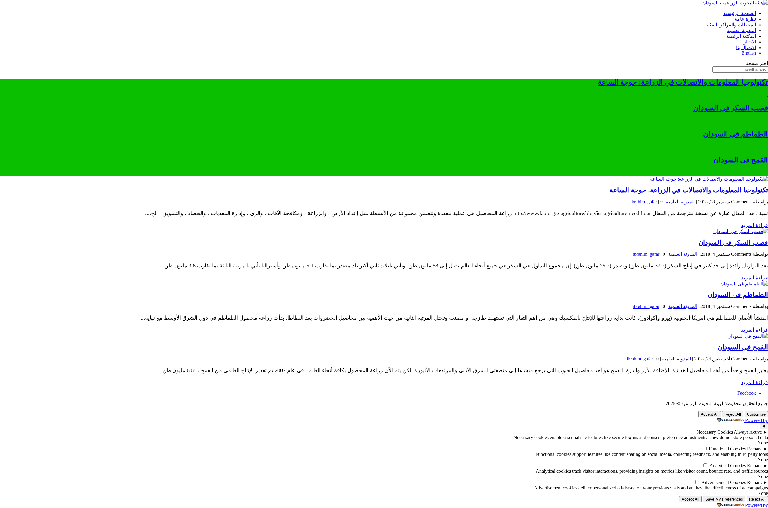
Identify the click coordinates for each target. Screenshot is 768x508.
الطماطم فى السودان (735, 134)
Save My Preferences (724, 499)
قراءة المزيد (754, 225)
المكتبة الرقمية (741, 36)
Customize (756, 414)
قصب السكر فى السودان (730, 108)
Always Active (748, 432)
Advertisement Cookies (723, 482)
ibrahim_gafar (644, 201)
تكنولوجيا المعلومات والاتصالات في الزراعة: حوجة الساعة (683, 82)
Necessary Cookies (715, 432)
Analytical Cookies (728, 465)
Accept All (709, 414)
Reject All (732, 414)
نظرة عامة (745, 19)
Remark (754, 448)
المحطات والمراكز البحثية (731, 24)
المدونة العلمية (741, 30)
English (749, 52)
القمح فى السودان (740, 160)
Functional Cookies (727, 448)
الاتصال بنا (746, 47)
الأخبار (750, 41)
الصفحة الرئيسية (739, 13)
